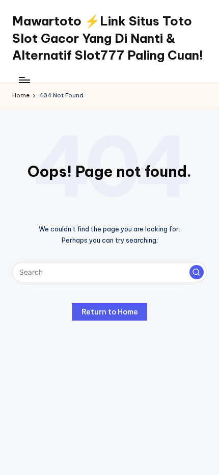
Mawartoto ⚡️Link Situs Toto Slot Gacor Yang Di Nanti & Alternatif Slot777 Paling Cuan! (107, 38)
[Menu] (24, 80)
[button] (196, 272)
